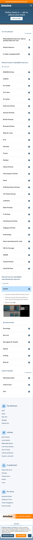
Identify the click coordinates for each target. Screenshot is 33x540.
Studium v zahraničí (7, 456)
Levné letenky (6, 440)
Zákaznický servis (7, 470)
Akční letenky (6, 437)
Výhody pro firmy (7, 499)
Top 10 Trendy (6, 450)
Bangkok (4, 420)
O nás (3, 483)
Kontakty (4, 473)
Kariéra (4, 479)
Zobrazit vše (5, 423)
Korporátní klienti (7, 496)
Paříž (3, 411)
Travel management (7, 503)
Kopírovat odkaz (9, 322)
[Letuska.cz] (6, 5)
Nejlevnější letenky (7, 443)
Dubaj (3, 414)
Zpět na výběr (16, 19)
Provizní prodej (6, 506)
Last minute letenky (7, 447)
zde (14, 302)
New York (4, 417)
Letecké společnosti (7, 453)
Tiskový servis (6, 476)
